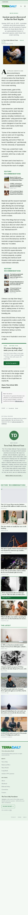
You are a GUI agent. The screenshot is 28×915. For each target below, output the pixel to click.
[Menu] (24, 6)
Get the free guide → (11, 363)
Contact (4, 792)
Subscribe (5, 1)
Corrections (5, 789)
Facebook (11, 408)
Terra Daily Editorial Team (10, 40)
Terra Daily (5, 762)
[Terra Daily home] (9, 6)
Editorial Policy (6, 786)
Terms (19, 817)
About (3, 780)
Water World (5, 767)
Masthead (4, 783)
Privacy (13, 817)
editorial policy (22, 472)
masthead (4, 423)
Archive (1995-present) (8, 773)
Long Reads (5, 770)
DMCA (24, 817)
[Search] (21, 6)
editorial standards (16, 422)
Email (16, 408)
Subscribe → (8, 806)
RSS (11, 810)
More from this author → (14, 475)
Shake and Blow (6, 765)
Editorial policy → (19, 401)
